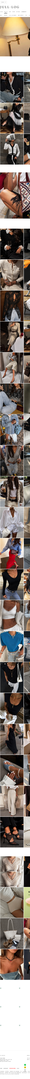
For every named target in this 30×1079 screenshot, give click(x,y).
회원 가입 (5, 11)
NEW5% (5, 15)
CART (10, 11)
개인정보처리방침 (12, 1068)
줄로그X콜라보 (20, 15)
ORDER (13, 11)
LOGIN (1, 11)
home (1, 1068)
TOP (26, 15)
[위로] (25, 1069)
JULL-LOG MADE (12, 15)
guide (18, 1068)
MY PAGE (18, 11)
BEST (1, 15)
